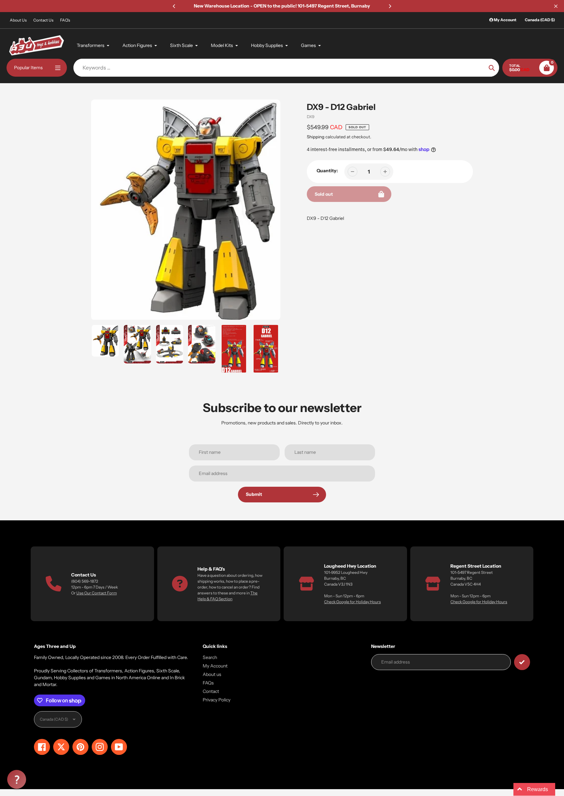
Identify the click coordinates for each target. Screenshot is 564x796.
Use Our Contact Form (96, 592)
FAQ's (65, 20)
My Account (215, 666)
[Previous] (174, 6)
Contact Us (43, 20)
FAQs (208, 683)
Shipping (315, 136)
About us (212, 674)
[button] (16, 779)
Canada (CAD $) (540, 19)
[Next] (389, 6)
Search (210, 657)
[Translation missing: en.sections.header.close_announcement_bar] (556, 6)
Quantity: (327, 171)
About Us (18, 20)
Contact (211, 691)
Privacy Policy (216, 700)
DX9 (310, 116)
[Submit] (522, 662)
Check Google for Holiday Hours (352, 601)
